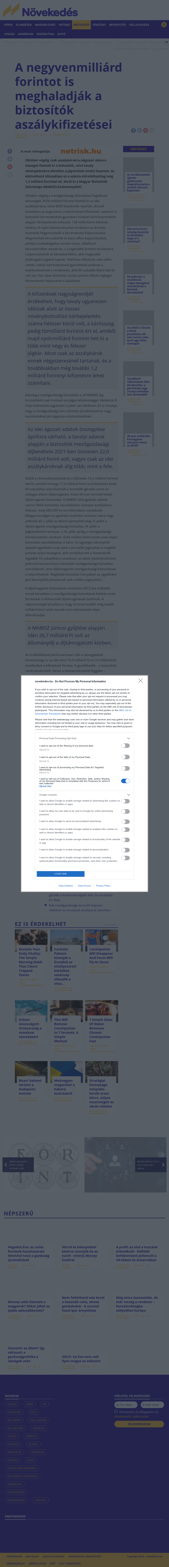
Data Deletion (66, 885)
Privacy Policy (103, 885)
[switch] (125, 745)
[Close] (141, 682)
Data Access (84, 885)
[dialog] (84, 783)
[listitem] (84, 738)
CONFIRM (61, 874)
